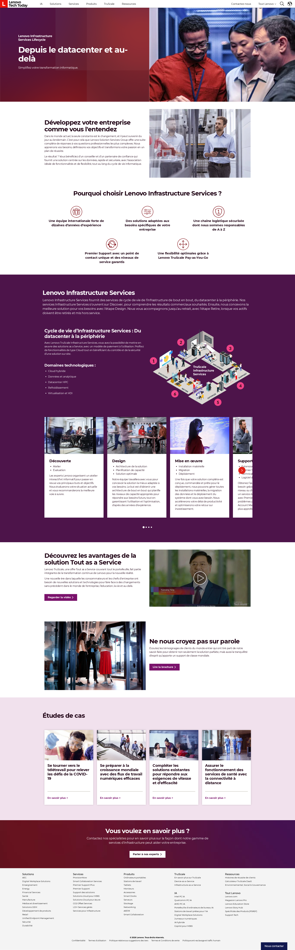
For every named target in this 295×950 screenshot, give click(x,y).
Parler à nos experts (146, 854)
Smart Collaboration (134, 914)
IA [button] (41, 3)
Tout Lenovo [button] (266, 3)
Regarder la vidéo (59, 597)
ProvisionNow (80, 877)
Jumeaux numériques (185, 918)
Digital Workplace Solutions (36, 881)
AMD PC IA (179, 904)
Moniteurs (129, 888)
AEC (24, 877)
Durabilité (27, 925)
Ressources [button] (129, 3)
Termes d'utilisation (97, 940)
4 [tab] (151, 527)
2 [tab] (146, 527)
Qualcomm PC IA (183, 900)
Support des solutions (84, 892)
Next (242, 470)
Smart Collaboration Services (87, 881)
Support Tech (231, 915)
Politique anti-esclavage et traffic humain (201, 940)
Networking (130, 907)
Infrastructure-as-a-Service (187, 885)
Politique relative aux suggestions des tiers (128, 940)
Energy (26, 888)
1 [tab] (143, 527)
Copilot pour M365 (183, 926)
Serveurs (128, 899)
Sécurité (26, 922)
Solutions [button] (55, 3)
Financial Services (31, 892)
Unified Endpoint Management (38, 918)
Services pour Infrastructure (86, 911)
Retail (25, 914)
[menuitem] (274, 946)
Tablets (127, 885)
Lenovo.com (231, 896)
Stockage (128, 903)
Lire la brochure (163, 667)
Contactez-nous (241, 3)
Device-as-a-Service (184, 881)
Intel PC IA (179, 896)
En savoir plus (56, 797)
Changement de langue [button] (290, 4)
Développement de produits (36, 911)
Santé (25, 896)
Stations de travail (133, 881)
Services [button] (74, 3)
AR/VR (127, 911)
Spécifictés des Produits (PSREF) (241, 911)
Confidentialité (78, 940)
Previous (53, 470)
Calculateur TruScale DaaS (238, 881)
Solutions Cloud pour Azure (86, 899)
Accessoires (129, 892)
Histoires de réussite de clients (240, 877)
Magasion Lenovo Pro (236, 900)
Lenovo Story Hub (234, 907)
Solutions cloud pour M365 (86, 896)
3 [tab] (149, 527)
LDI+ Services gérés (82, 907)
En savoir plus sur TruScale (187, 877)
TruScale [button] (109, 3)
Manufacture (28, 899)
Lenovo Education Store (237, 904)
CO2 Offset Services (82, 903)
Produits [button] (91, 3)
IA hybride (179, 922)
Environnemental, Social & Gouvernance (245, 885)
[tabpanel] (74, 467)
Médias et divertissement (34, 903)
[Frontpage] (14, 4)
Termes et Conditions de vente (165, 940)
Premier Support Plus (83, 885)
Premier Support (81, 888)
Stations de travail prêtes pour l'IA (191, 911)
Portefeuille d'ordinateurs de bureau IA (193, 907)
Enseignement (29, 885)
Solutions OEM (29, 907)
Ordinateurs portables (135, 877)
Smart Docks (130, 896)
